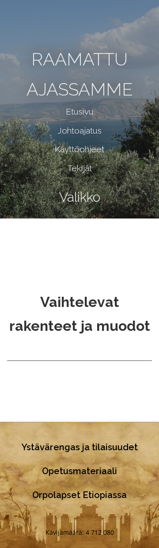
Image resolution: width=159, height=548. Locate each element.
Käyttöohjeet (79, 149)
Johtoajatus (79, 130)
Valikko (79, 197)
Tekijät (80, 168)
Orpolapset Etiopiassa (79, 495)
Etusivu (80, 111)
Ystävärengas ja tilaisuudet (80, 447)
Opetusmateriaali (79, 471)
